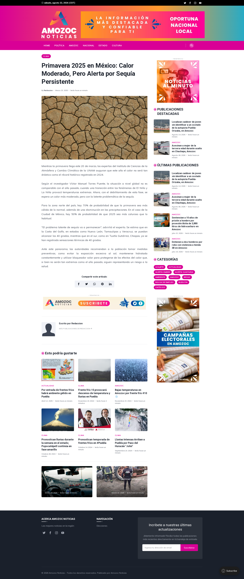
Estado (103, 45)
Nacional (88, 45)
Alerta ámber (162, 272)
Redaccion (48, 90)
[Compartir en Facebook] (79, 284)
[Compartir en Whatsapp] (94, 284)
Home (47, 45)
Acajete (159, 267)
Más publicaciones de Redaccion (75, 329)
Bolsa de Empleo (164, 282)
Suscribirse (189, 547)
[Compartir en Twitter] (87, 284)
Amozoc (74, 45)
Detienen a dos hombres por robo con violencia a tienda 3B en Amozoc (187, 245)
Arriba (196, 573)
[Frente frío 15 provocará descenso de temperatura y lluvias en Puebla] (94, 370)
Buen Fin (183, 282)
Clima (46, 56)
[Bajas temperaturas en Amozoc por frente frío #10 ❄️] (131, 370)
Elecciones (102, 525)
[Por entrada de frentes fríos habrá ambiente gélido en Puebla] (58, 370)
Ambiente (160, 277)
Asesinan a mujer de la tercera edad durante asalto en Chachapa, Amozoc (187, 148)
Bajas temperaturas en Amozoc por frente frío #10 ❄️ (131, 393)
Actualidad (48, 386)
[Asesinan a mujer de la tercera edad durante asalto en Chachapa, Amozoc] (163, 150)
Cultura (117, 45)
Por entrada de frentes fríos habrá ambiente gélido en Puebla (58, 393)
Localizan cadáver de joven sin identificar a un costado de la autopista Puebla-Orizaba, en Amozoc (186, 126)
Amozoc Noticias (57, 573)
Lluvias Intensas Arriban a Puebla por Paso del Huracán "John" (130, 443)
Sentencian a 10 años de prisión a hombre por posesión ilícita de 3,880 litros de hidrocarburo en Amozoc (185, 223)
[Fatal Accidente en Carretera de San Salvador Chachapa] (122, 481)
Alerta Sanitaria (184, 272)
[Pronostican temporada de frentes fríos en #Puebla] (94, 419)
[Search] (191, 45)
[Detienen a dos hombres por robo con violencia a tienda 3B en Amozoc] (163, 245)
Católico (160, 287)
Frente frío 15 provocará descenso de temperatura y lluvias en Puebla (94, 393)
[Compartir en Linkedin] (110, 284)
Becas (187, 277)
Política (59, 45)
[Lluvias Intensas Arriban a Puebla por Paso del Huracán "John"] (131, 419)
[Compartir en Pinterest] (102, 284)
